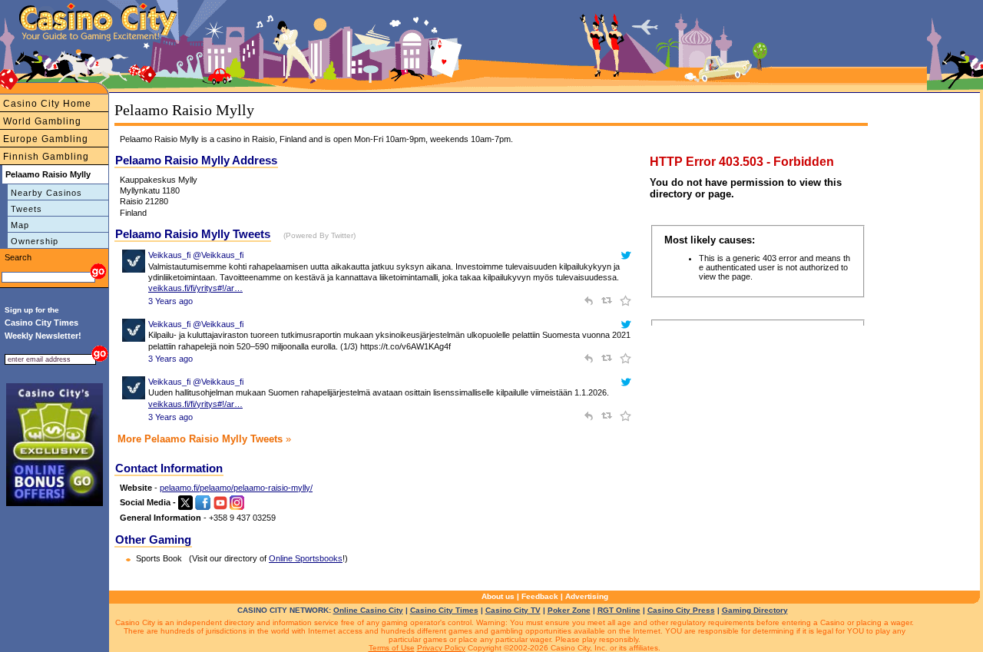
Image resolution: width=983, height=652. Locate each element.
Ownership (34, 241)
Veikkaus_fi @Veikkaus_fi (195, 255)
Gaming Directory (755, 610)
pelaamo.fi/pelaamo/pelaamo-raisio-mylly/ (236, 487)
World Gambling (42, 121)
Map (20, 225)
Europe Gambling (45, 139)
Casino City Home (47, 103)
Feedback (539, 596)
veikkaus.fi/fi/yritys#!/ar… (195, 288)
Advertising (586, 596)
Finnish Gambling (46, 156)
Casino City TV (513, 610)
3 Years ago (170, 301)
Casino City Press (681, 610)
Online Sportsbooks (306, 558)
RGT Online (618, 610)
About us (498, 596)
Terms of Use (392, 648)
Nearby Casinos (46, 192)
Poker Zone (569, 610)
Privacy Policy (441, 648)
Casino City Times (444, 610)
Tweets (26, 208)
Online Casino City (368, 610)
